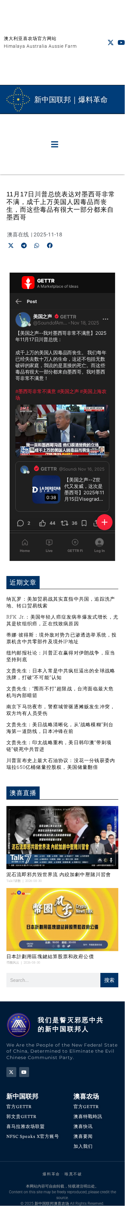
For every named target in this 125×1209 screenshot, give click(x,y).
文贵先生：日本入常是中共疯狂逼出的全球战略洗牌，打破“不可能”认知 (60, 673)
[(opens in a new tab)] (62, 837)
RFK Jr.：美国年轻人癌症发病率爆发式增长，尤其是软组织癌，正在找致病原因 (62, 620)
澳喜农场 (86, 1096)
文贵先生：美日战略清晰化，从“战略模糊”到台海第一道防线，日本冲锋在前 (59, 727)
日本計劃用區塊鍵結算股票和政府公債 (50, 956)
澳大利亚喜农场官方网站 (30, 38)
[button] (54, 144)
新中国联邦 (22, 1096)
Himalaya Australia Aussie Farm (40, 46)
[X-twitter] (110, 42)
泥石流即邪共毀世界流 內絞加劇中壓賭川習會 (58, 874)
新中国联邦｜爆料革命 (71, 100)
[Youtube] (121, 42)
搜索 (109, 980)
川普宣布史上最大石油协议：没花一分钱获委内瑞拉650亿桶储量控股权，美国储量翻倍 (60, 763)
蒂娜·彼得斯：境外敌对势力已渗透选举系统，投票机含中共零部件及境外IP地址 (61, 638)
